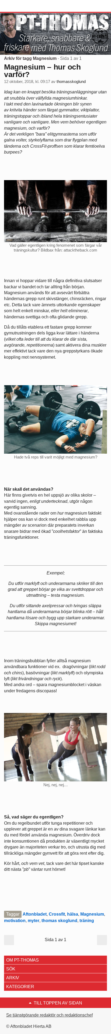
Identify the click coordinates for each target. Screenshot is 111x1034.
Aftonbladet (35, 914)
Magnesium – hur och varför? (42, 71)
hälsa (72, 914)
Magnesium (92, 914)
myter (33, 920)
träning (86, 920)
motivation (15, 920)
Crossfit (57, 914)
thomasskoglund (71, 81)
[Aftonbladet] (24, 6)
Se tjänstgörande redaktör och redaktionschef (49, 1015)
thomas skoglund (59, 920)
